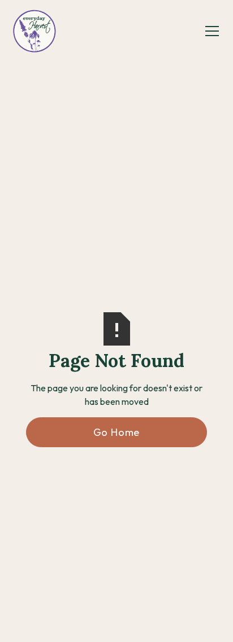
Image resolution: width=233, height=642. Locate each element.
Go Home (116, 432)
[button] (210, 31)
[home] (34, 31)
